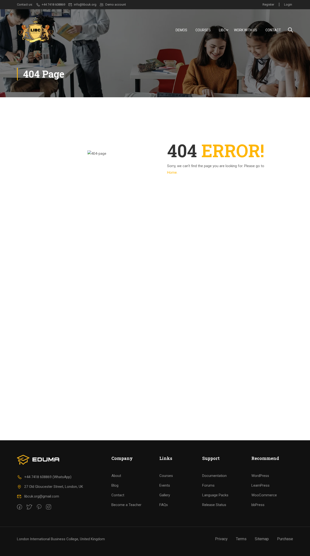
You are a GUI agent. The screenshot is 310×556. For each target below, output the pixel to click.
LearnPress (260, 485)
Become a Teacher (126, 505)
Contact (273, 30)
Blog (114, 485)
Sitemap (262, 539)
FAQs (163, 505)
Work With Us (245, 30)
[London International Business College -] (35, 30)
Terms (241, 539)
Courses (203, 30)
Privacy (221, 539)
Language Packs (215, 495)
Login (288, 4)
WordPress (260, 476)
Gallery (164, 495)
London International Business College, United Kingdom (61, 539)
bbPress (257, 505)
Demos (181, 30)
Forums (208, 485)
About (116, 476)
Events (164, 485)
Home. (172, 172)
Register (268, 4)
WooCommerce (264, 495)
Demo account (115, 4)
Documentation (214, 476)
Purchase (285, 539)
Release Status (214, 505)
